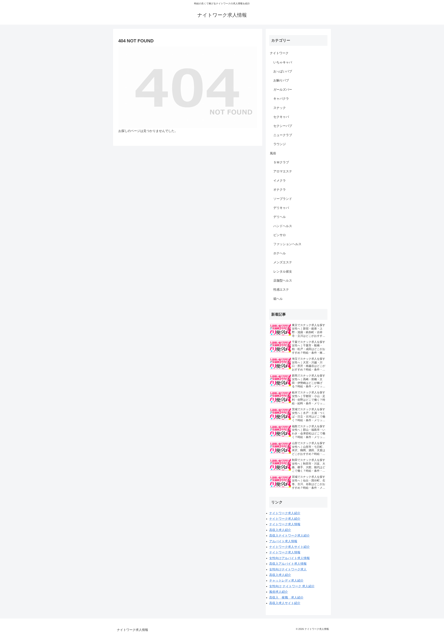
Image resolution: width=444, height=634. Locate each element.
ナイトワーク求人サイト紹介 (289, 547)
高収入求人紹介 (280, 530)
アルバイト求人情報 (283, 541)
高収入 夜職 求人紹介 (286, 597)
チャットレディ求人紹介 (286, 580)
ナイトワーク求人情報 (284, 524)
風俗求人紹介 (278, 592)
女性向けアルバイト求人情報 (289, 558)
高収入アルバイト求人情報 (288, 563)
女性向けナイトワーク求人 (288, 569)
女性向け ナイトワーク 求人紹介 (292, 586)
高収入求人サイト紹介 (284, 603)
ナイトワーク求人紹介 (284, 513)
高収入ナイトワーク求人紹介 (289, 535)
